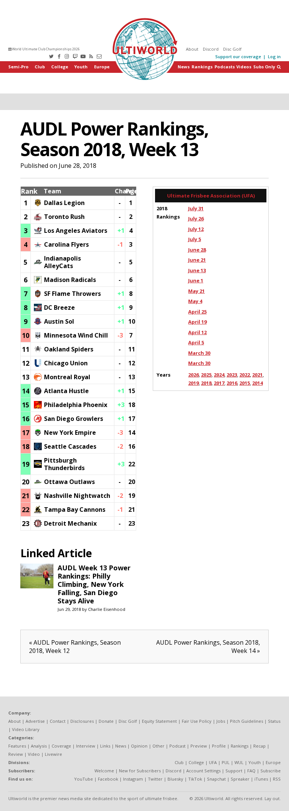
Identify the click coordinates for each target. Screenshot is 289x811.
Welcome (104, 770)
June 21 (197, 259)
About (192, 49)
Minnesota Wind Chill (76, 335)
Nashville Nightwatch (77, 495)
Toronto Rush (64, 217)
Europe (102, 66)
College (59, 66)
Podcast (177, 746)
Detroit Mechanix (70, 523)
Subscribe (270, 770)
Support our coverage (238, 56)
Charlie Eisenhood (106, 609)
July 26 (196, 218)
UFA (213, 762)
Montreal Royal (67, 377)
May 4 (195, 301)
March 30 (199, 353)
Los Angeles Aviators (75, 230)
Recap (259, 746)
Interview (85, 746)
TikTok (195, 779)
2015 (244, 383)
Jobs (220, 721)
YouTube (83, 779)
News (184, 66)
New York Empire (70, 432)
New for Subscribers (140, 770)
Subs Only (264, 66)
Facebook (108, 779)
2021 (257, 374)
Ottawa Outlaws (69, 482)
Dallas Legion (64, 203)
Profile (219, 746)
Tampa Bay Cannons (74, 509)
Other (158, 746)
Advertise (35, 721)
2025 (206, 374)
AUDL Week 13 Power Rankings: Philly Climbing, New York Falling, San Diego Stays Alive (94, 584)
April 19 (197, 321)
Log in (274, 56)
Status (274, 721)
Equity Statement (159, 721)
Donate (106, 721)
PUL (226, 762)
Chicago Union (66, 363)
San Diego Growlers (73, 419)
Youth (81, 66)
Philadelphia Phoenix (75, 405)
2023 (232, 374)
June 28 (197, 249)
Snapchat (216, 779)
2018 (206, 383)
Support (233, 770)
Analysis (39, 746)
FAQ (251, 770)
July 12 (196, 229)
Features (17, 746)
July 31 (196, 208)
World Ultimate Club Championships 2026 (45, 49)
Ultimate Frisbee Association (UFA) (211, 195)
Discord (211, 49)
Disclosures (82, 721)
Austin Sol (59, 321)
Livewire (53, 754)
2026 (193, 374)
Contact (57, 721)
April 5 (196, 342)
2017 (219, 383)
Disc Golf (232, 49)
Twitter (155, 779)
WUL (238, 762)
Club (40, 66)
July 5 (194, 239)
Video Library (26, 729)
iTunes (261, 779)
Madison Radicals (70, 280)
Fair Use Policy (196, 721)
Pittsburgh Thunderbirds (64, 464)
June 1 (195, 280)
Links (105, 746)
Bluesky (175, 779)
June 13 (197, 270)
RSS (277, 779)
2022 (244, 374)
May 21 (196, 291)
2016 (232, 383)
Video (34, 754)
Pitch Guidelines (246, 721)
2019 (193, 383)
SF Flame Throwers (72, 293)
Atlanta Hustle (66, 391)
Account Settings (203, 770)
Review (15, 754)
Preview (198, 746)
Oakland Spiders (68, 349)
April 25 (197, 311)
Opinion (139, 746)
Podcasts (224, 66)
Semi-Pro (18, 66)
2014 (257, 383)
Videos (243, 66)
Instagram (133, 779)
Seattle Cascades (70, 446)
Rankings (202, 66)
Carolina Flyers (66, 244)
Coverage (61, 746)
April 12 (197, 332)
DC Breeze (59, 307)
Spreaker (240, 779)
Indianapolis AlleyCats (62, 262)
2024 (219, 374)
